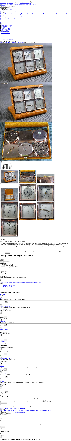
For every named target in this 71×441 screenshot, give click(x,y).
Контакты (15, 4)
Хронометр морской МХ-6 (5, 306)
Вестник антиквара (6, 410)
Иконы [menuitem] (14, 11)
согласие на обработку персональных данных (25, 402)
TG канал (10, 408)
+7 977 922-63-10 (16, 412)
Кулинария (2, 381)
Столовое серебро (4, 30)
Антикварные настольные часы (17, 282)
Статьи (21, 18)
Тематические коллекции (7, 14)
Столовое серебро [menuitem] (42, 11)
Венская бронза (8, 13)
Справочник (8, 4)
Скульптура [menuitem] (34, 11)
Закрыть (2, 435)
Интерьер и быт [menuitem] (24, 11)
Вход (30, 4)
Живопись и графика (15, 13)
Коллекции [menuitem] (47, 11)
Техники (18, 18)
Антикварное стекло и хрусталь (6, 282)
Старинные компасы (38, 282)
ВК (17, 4)
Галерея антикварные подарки (28, 282)
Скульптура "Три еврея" (4, 336)
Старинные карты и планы (61, 13)
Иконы (20, 13)
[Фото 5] (28, 192)
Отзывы (26, 16)
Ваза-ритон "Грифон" (4, 329)
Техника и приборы (16, 14)
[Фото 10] (9, 228)
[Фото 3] (46, 179)
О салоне (12, 410)
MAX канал (30, 288)
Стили (15, 18)
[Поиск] (0, 10)
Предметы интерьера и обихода (37, 13)
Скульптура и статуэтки (52, 13)
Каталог (1, 4)
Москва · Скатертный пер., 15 (25, 3)
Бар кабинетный (3, 321)
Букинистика (2, 13)
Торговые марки (11, 18)
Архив (24, 18)
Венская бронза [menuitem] (5, 11)
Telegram (23, 4)
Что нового (28, 2)
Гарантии (19, 16)
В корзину (2, 262)
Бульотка (2, 366)
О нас (4, 4)
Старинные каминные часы (7, 286)
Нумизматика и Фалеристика (26, 13)
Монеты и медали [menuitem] (18, 11)
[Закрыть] (30, 2)
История (22, 16)
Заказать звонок (3, 8)
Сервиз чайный (3, 373)
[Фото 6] (46, 193)
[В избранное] (1, 297)
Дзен (26, 288)
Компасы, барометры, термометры (17, 42)
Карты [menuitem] (37, 11)
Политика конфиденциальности (33, 410)
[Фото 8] (28, 211)
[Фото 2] (28, 177)
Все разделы (2, 18)
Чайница (2, 298)
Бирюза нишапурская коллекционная (7, 350)
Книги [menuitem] (1, 11)
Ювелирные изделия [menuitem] (56, 11)
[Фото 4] (9, 194)
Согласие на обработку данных (45, 410)
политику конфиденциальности (44, 402)
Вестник (11, 4)
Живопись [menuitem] (10, 11)
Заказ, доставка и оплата (13, 16)
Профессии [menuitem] (30, 11)
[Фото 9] (46, 211)
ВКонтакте (2, 37)
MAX (27, 4)
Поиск (1, 19)
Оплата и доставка (21, 410)
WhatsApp (20, 4)
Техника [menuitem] (50, 11)
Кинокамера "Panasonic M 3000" (6, 358)
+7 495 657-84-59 (3, 3)
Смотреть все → (3, 294)
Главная (1, 16)
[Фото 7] (9, 210)
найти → (13, 6)
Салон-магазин (6, 16)
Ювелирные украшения (24, 14)
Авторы (6, 18)
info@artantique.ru (10, 3)
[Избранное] (31, 4)
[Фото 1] (9, 177)
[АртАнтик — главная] (2, 5)
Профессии (45, 13)
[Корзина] (4, 10)
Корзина (34, 4)
